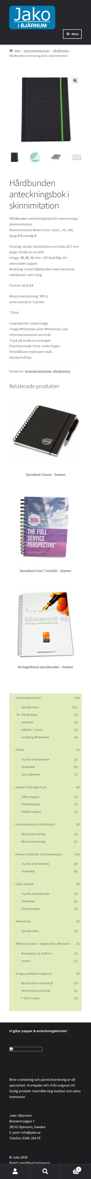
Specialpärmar (31, 774)
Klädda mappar (31, 812)
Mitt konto (15, 1171)
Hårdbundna (61, 51)
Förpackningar (30, 909)
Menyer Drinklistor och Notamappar (38, 854)
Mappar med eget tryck (31, 787)
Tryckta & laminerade (35, 759)
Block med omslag (33, 841)
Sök (45, 1171)
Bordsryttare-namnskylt (37, 983)
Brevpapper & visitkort (36, 953)
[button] (75, 80)
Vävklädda (28, 767)
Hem (17, 51)
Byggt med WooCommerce (29, 1163)
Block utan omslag (33, 834)
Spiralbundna (30, 707)
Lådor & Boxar (24, 884)
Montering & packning (35, 991)
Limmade (27, 722)
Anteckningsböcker (37, 51)
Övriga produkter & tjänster (33, 974)
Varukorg (70, 1167)
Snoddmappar (30, 804)
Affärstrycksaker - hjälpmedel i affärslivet (42, 944)
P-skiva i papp (30, 998)
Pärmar (20, 750)
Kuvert (25, 961)
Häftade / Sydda (31, 730)
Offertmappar (30, 797)
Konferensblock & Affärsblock (35, 824)
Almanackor (23, 921)
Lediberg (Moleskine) (35, 737)
